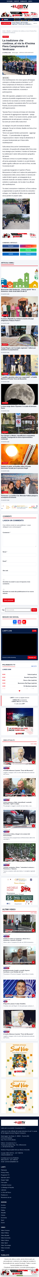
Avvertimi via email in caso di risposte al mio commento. (16, 582)
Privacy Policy (5, 1172)
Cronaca (3, 1207)
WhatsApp (28, 250)
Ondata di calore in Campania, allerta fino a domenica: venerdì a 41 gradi (16, 939)
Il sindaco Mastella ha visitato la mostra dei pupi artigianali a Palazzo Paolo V (17, 319)
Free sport (4, 1182)
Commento (6, 532)
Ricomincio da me (6, 1197)
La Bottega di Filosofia (7, 1187)
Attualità (9, 31)
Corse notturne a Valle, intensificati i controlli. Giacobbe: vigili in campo (17, 803)
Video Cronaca (5, 1230)
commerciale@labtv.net (11, 1161)
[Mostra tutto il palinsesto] (19, 691)
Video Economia (5, 1238)
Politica (3, 1210)
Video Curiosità (5, 1248)
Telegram (28, 254)
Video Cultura (5, 1240)
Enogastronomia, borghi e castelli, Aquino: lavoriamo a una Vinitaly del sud (16, 971)
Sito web (5, 570)
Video (2, 1250)
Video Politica (5, 1233)
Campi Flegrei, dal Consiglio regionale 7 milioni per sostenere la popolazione (22, 23)
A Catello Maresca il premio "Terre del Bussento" (18, 770)
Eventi (3, 1222)
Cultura (3, 1215)
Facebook (10, 246)
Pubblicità (23, 1)
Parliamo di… (5, 1195)
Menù (5, 19)
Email (5, 561)
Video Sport (4, 1243)
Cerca (30, 1)
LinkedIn (11, 254)
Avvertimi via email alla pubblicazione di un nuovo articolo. (18, 592)
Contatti (16, 1)
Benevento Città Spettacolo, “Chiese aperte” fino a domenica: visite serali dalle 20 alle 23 (18, 290)
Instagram (28, 246)
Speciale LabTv (5, 1177)
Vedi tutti (34, 666)
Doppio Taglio (5, 1180)
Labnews (3, 1190)
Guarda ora (32, 657)
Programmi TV (5, 1175)
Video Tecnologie (6, 1245)
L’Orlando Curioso (6, 1185)
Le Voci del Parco (6, 1192)
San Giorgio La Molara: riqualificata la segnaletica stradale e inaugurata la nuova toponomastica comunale (18, 437)
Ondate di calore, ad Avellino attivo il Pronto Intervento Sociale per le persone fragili (16, 467)
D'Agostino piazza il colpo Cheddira (14, 1003)
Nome (5, 552)
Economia (4, 1217)
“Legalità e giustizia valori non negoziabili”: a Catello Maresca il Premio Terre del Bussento (19, 378)
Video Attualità (5, 1235)
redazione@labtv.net (7, 1155)
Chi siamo (10, 1)
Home (3, 31)
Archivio (3, 1205)
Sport (2, 1220)
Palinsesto (4, 1170)
